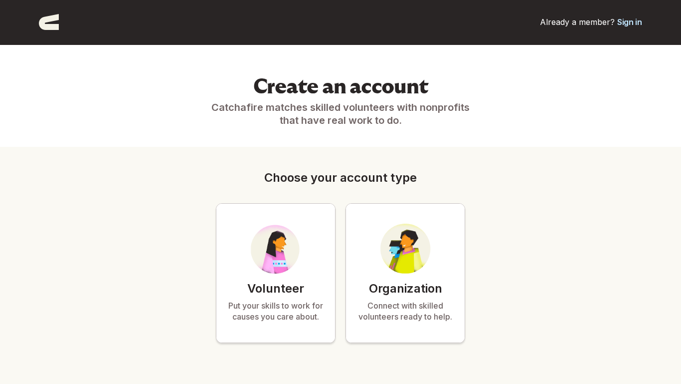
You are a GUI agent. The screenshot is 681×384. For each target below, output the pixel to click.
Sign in (629, 22)
